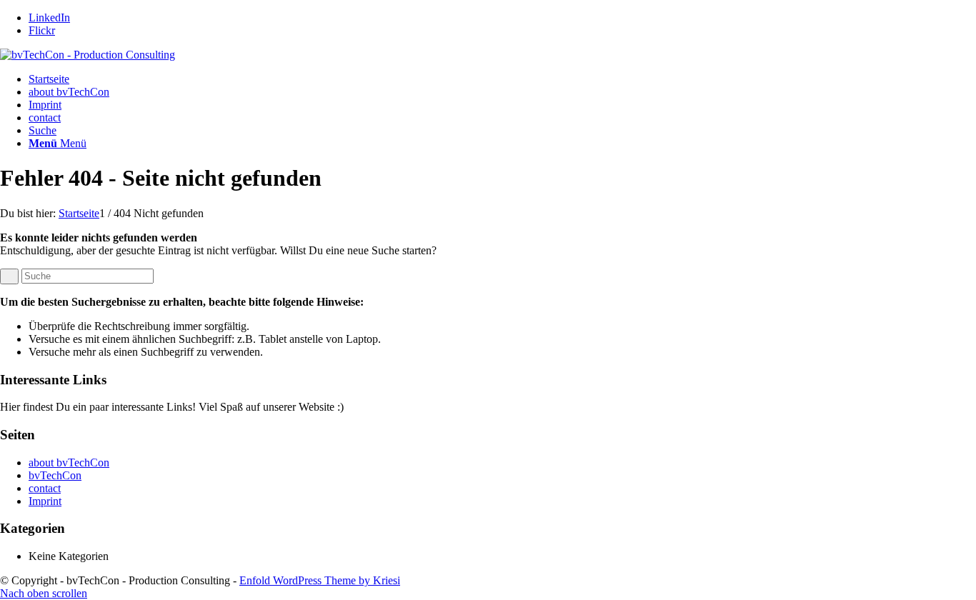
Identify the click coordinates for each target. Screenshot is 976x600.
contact (45, 117)
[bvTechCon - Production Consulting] (87, 55)
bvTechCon (55, 475)
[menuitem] (502, 130)
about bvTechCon (69, 92)
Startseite (49, 79)
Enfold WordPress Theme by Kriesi (319, 580)
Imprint (45, 105)
